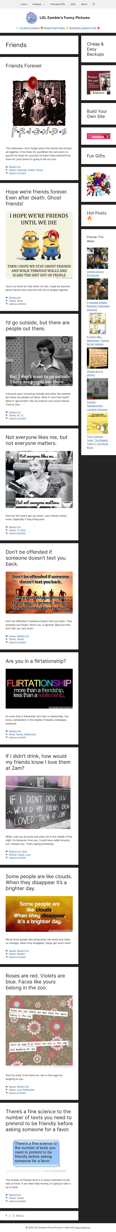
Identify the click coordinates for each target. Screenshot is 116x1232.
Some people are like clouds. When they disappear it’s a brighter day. (39, 882)
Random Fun (15, 166)
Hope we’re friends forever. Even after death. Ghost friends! (37, 198)
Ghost (20, 300)
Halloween (22, 170)
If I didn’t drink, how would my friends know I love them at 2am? (38, 762)
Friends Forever (24, 66)
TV (22, 415)
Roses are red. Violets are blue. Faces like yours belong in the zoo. (35, 982)
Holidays (37, 4)
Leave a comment (17, 173)
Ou (18, 415)
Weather (21, 953)
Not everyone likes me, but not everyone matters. (36, 440)
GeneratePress (82, 1227)
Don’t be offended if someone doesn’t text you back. (36, 558)
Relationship (30, 734)
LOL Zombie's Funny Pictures (65, 17)
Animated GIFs (58, 4)
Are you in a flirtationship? (36, 661)
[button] (94, 4)
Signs (24, 851)
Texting (20, 639)
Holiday (31, 170)
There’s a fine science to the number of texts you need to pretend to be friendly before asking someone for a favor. (39, 1120)
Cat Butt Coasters (30, 28)
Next (20, 1215)
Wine (23, 530)
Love (28, 854)
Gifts (73, 4)
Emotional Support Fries (82, 28)
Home (24, 4)
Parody (39, 170)
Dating (12, 734)
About (84, 4)
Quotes (12, 636)
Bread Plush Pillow (54, 28)
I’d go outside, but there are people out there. (38, 325)
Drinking (13, 854)
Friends (12, 170)
